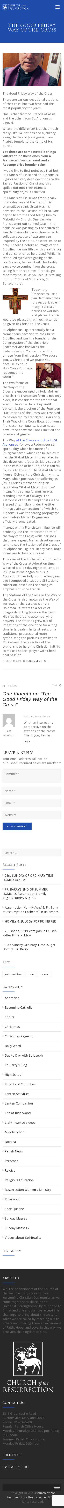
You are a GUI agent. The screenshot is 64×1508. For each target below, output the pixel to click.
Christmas (12, 1027)
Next (54, 685)
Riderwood (12, 1199)
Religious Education (19, 1180)
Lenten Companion (19, 1103)
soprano (44, 974)
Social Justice (14, 1209)
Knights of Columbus (20, 1084)
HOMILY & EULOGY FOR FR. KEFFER (30, 921)
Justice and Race (13, 974)
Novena (10, 1142)
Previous (12, 685)
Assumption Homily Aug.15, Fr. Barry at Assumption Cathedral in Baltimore (31, 909)
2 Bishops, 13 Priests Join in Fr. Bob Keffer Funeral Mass (30, 933)
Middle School (15, 1132)
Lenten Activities (17, 1094)
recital (31, 974)
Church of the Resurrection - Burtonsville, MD (30, 1495)
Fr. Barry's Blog (34, 660)
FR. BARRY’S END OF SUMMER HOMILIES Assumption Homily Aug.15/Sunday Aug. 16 (25, 893)
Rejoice (10, 1170)
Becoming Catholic (18, 1007)
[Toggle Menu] (57, 1487)
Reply (27, 741)
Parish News (14, 1151)
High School (13, 1074)
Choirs (9, 1017)
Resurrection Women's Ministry (28, 1190)
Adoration (12, 998)
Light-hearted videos (20, 1122)
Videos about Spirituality (23, 1237)
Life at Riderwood (18, 1113)
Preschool (12, 1161)
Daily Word (13, 1046)
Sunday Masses (16, 1218)
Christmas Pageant (19, 1036)
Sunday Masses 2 (17, 1228)
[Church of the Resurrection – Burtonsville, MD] (16, 6)
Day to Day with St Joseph (24, 1055)
